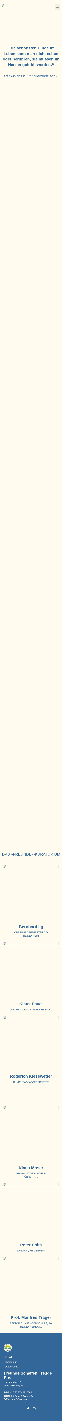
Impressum (11, 1362)
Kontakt (9, 1357)
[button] (57, 7)
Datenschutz (12, 1366)
